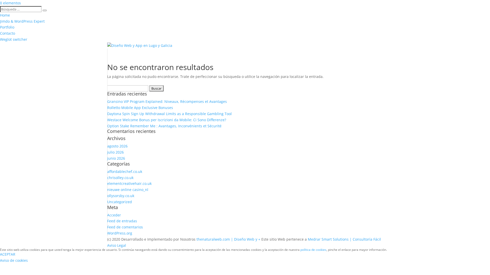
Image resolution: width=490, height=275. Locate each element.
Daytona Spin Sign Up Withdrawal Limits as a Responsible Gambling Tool (169, 113)
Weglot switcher (13, 39)
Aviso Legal (116, 245)
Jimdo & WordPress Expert (22, 21)
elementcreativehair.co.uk (129, 183)
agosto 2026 (117, 146)
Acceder (114, 215)
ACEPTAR (7, 254)
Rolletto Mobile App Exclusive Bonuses (140, 107)
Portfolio (7, 27)
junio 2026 (116, 158)
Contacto (7, 33)
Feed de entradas (122, 220)
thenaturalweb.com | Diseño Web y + (228, 239)
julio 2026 (115, 152)
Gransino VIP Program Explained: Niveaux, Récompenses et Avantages (167, 101)
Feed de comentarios (125, 227)
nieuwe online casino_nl (127, 189)
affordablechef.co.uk (124, 171)
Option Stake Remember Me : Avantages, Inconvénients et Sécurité (164, 125)
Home (5, 15)
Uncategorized (119, 201)
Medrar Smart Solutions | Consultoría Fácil (344, 239)
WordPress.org (119, 233)
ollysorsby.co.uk (120, 195)
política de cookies (313, 250)
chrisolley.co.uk (120, 177)
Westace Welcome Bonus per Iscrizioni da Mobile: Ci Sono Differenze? (166, 119)
